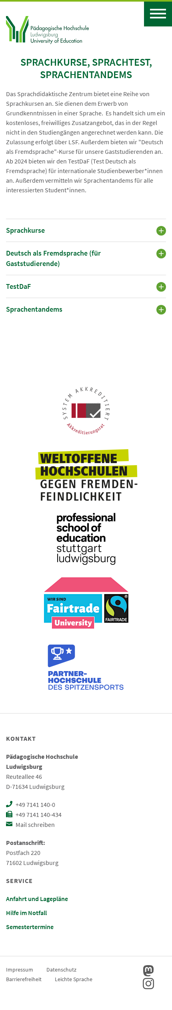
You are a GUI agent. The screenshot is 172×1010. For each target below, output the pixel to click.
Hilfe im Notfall (26, 913)
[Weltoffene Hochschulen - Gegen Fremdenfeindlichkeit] (86, 475)
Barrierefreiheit (24, 979)
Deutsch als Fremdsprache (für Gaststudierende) (53, 258)
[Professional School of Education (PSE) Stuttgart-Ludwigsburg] (86, 539)
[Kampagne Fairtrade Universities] (86, 603)
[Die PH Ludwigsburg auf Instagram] (148, 983)
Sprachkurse (25, 230)
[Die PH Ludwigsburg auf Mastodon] (148, 970)
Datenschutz (61, 969)
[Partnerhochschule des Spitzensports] (86, 667)
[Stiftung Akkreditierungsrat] (86, 411)
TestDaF (18, 286)
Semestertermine (30, 927)
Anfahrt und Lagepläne (37, 899)
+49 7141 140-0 (34, 804)
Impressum (19, 969)
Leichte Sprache (73, 979)
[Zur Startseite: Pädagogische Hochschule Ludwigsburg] (47, 29)
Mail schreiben (34, 824)
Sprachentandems (34, 309)
